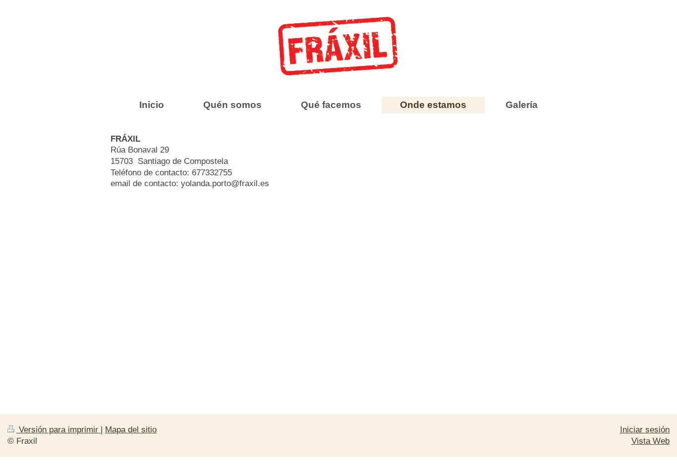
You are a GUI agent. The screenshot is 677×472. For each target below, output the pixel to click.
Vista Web (650, 441)
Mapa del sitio (131, 429)
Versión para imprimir (58, 429)
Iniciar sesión (645, 429)
